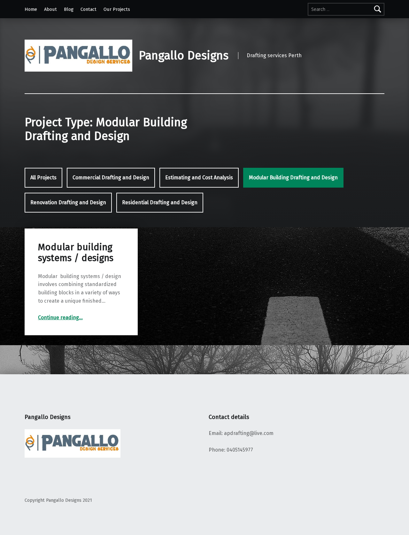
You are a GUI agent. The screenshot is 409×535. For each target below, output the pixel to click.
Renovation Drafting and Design (68, 202)
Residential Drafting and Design (159, 202)
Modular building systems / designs (75, 253)
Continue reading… (60, 317)
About (50, 9)
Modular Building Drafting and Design (293, 177)
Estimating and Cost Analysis (199, 177)
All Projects (43, 177)
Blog (68, 9)
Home (31, 9)
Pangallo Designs (183, 56)
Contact (88, 9)
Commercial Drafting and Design (111, 177)
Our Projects (117, 9)
